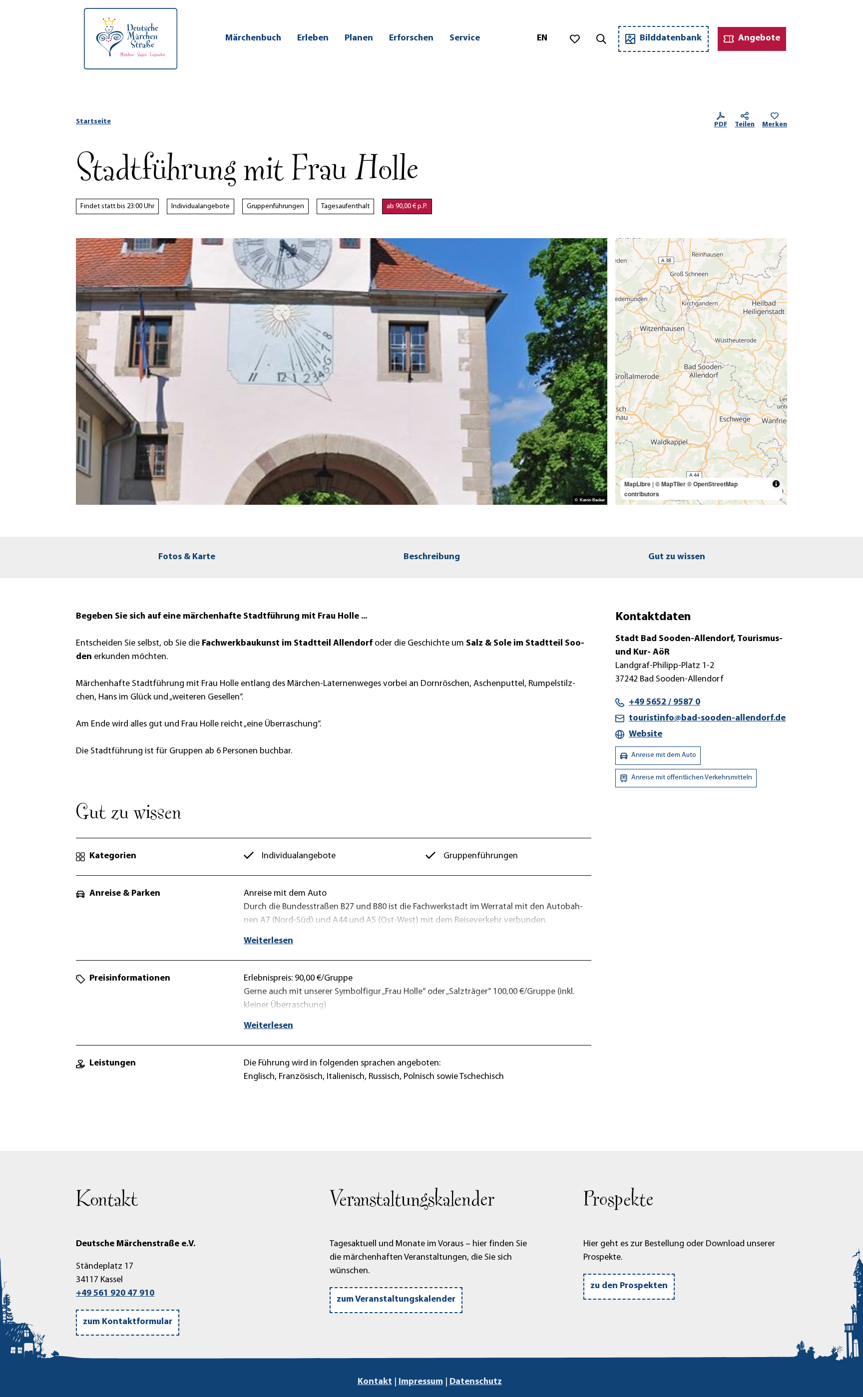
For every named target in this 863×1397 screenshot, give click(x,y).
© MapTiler (670, 483)
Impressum (421, 1382)
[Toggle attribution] (776, 484)
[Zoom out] (627, 265)
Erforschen (411, 38)
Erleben (313, 38)
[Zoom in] (627, 250)
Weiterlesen (268, 941)
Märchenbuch (253, 38)
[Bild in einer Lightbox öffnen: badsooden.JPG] (341, 371)
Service (464, 38)
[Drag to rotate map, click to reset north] (627, 279)
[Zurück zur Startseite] (130, 38)
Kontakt (375, 1382)
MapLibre (637, 483)
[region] (701, 371)
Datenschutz (475, 1382)
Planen (359, 38)
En (542, 38)
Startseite (93, 121)
